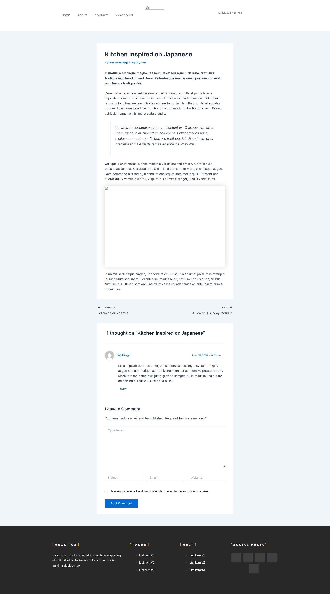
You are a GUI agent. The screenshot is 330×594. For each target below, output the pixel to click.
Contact (101, 15)
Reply (123, 388)
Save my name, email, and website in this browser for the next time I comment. (159, 491)
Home (66, 15)
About (82, 15)
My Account (124, 15)
